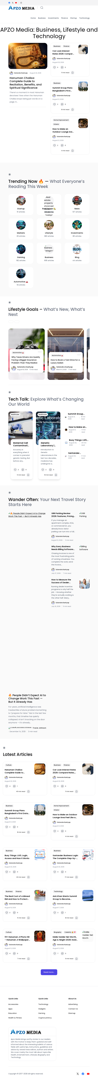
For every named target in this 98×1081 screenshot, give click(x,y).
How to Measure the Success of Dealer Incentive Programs (61, 581)
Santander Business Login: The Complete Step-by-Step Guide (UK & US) (76, 453)
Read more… (49, 972)
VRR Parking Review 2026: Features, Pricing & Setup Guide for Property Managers (62, 515)
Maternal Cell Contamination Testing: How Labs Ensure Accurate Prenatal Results (21, 444)
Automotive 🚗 (18, 353)
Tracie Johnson (39, 728)
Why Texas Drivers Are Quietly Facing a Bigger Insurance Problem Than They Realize (25, 360)
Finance (66, 46)
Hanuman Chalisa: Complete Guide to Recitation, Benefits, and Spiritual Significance (26, 82)
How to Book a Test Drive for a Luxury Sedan (65, 361)
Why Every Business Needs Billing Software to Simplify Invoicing (62, 548)
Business (57, 46)
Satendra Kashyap (21, 73)
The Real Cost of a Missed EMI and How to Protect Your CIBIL (17, 898)
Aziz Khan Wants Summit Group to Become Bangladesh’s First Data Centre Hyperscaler (65, 898)
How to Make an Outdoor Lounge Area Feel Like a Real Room (63, 130)
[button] (21, 3)
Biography (57, 932)
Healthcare (15, 414)
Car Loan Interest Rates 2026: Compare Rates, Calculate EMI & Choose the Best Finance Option (63, 52)
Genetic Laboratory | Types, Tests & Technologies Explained (49, 444)
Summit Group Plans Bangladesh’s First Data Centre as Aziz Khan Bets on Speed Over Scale (62, 89)
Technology (58, 891)
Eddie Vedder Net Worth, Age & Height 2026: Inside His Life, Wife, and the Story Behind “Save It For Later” (65, 938)
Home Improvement (61, 120)
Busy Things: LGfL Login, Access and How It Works (78, 440)
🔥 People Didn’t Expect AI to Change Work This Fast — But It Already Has (27, 699)
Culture (8, 765)
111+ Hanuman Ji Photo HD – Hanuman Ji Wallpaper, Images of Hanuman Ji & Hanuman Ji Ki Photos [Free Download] (17, 938)
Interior (56, 124)
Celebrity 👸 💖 (70, 932)
